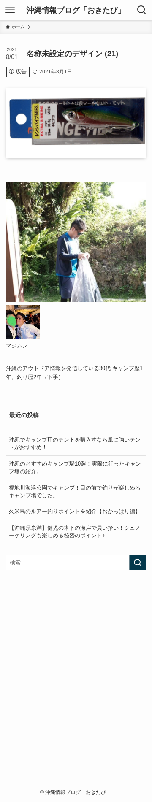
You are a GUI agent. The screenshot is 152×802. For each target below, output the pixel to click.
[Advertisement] (76, 682)
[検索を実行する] (137, 562)
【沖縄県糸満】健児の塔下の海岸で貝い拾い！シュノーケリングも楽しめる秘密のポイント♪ (75, 532)
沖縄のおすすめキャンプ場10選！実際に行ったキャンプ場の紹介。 (75, 467)
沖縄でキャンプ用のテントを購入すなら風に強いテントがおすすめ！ (75, 443)
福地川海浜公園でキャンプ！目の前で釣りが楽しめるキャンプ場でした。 (75, 492)
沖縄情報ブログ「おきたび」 (76, 10)
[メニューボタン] (10, 10)
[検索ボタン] (142, 10)
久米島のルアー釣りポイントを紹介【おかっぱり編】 (75, 511)
